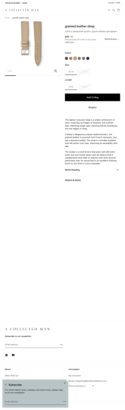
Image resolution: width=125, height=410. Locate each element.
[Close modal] (65, 383)
